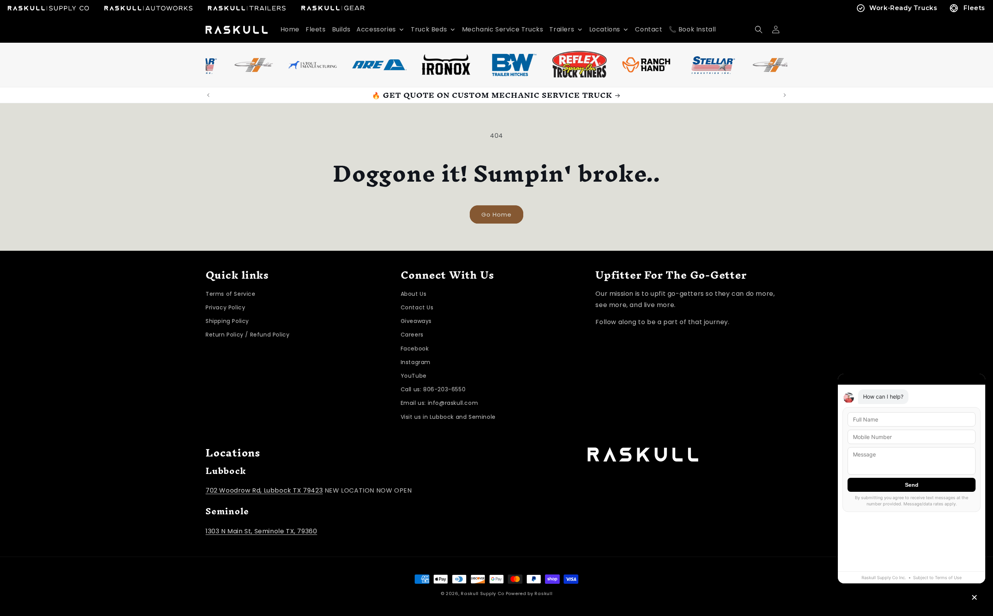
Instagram (416, 362)
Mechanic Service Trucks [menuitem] (502, 29)
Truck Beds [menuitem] (429, 29)
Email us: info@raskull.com (439, 403)
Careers (412, 334)
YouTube (414, 376)
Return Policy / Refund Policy (247, 334)
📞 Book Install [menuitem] (692, 29)
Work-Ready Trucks (903, 8)
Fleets (974, 8)
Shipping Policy (227, 321)
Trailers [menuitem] (561, 29)
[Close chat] (974, 597)
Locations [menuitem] (604, 29)
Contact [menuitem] (648, 29)
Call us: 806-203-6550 (433, 389)
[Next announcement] (784, 95)
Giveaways (416, 321)
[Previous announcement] (208, 95)
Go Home (496, 214)
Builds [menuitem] (341, 29)
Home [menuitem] (289, 29)
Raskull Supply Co (482, 593)
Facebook (415, 348)
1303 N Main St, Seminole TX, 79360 (261, 531)
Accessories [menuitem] (376, 29)
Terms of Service (231, 294)
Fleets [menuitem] (316, 29)
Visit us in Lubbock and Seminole (448, 417)
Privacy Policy (225, 307)
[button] (758, 29)
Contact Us (417, 307)
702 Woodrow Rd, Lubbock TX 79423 (264, 490)
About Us (414, 294)
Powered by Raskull (529, 593)
